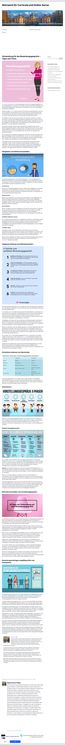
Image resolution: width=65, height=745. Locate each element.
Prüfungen (16, 679)
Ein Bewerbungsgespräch (8, 104)
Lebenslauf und (28, 136)
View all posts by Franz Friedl (14, 730)
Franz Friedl (32, 679)
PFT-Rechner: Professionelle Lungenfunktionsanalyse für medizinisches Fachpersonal (54, 68)
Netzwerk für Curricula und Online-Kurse (25, 5)
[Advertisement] (32, 43)
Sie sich (12, 111)
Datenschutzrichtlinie (34, 29)
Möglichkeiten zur (12, 461)
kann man (24, 336)
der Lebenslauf (23, 601)
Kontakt (4, 32)
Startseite (4, 29)
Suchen (49, 56)
